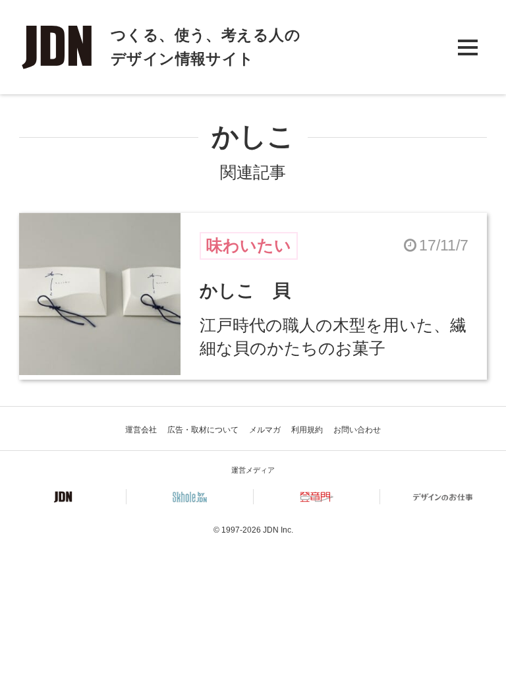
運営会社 (141, 429)
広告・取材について (203, 429)
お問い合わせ (357, 429)
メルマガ (265, 429)
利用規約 (307, 429)
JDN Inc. (278, 530)
